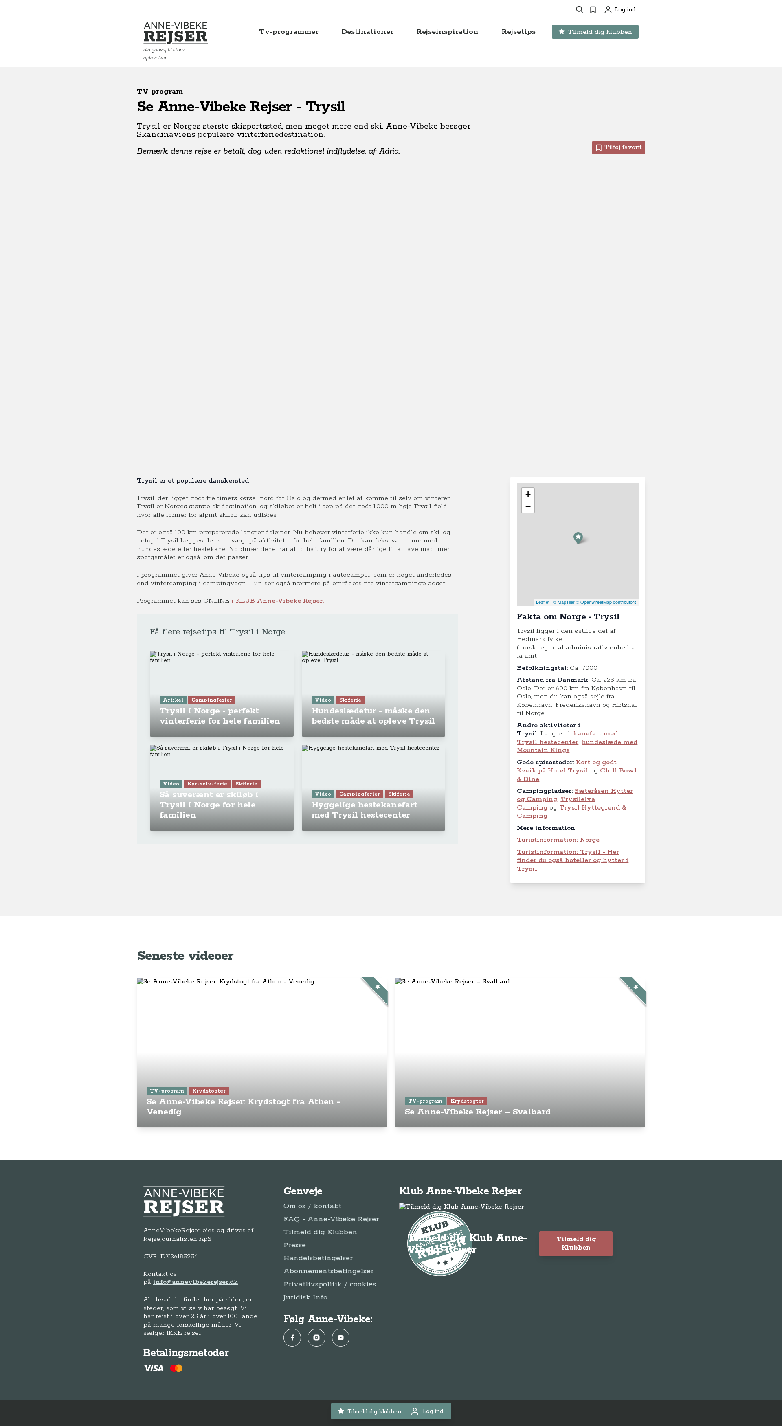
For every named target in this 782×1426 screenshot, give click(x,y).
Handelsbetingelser (318, 1258)
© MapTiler (564, 602)
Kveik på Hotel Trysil (552, 770)
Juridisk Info (305, 1297)
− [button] (528, 506)
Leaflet (542, 602)
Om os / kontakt (312, 1206)
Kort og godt (596, 762)
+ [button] (528, 494)
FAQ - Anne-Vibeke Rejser (331, 1219)
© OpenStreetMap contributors (606, 602)
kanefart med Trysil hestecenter (567, 737)
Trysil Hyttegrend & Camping (571, 811)
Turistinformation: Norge (558, 840)
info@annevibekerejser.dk (195, 1282)
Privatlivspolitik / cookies (329, 1284)
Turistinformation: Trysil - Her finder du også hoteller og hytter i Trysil (572, 860)
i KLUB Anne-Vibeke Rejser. (277, 601)
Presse (294, 1245)
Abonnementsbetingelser (328, 1271)
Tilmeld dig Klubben (320, 1232)
